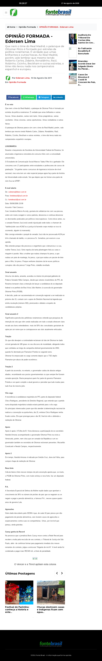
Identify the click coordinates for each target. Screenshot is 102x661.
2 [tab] (37, 617)
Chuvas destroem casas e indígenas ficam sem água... (50, 609)
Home (12, 27)
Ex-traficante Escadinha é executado (85, 51)
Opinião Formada (27, 27)
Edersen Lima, (23, 78)
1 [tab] (33, 617)
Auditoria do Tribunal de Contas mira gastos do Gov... (86, 39)
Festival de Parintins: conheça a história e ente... (17, 609)
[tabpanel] (19, 598)
